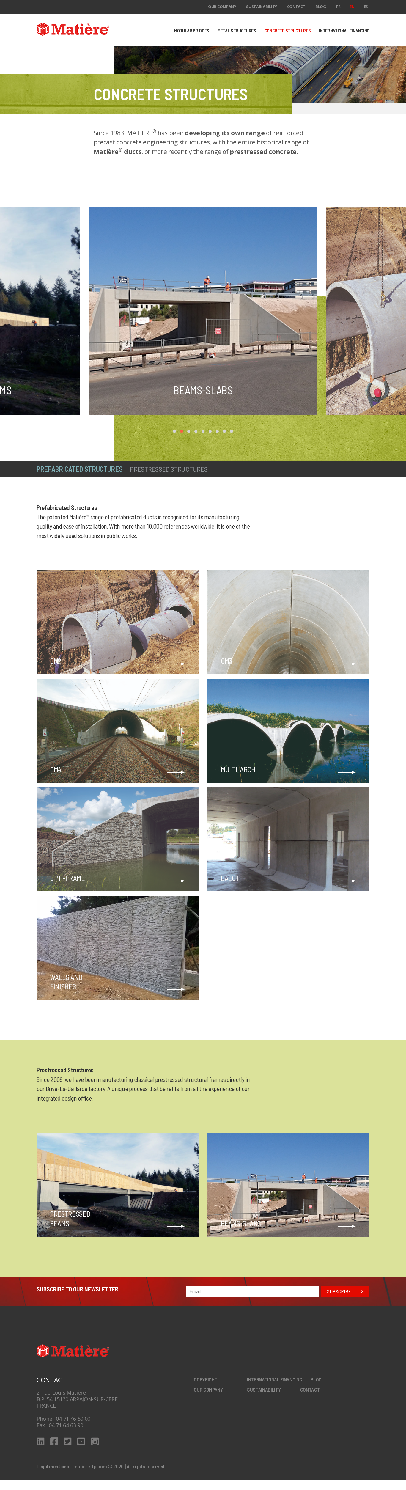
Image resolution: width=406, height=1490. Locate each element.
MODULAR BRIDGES (191, 30)
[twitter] (68, 1441)
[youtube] (81, 1441)
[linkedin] (41, 1441)
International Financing (274, 1379)
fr (338, 6)
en (352, 6)
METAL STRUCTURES (237, 30)
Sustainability (261, 6)
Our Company (222, 6)
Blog (320, 6)
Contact (296, 6)
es (366, 6)
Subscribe (339, 1291)
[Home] (89, 29)
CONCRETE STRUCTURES (288, 30)
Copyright (205, 1379)
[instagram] (95, 1441)
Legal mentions (53, 1466)
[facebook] (54, 1441)
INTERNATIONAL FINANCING (344, 30)
